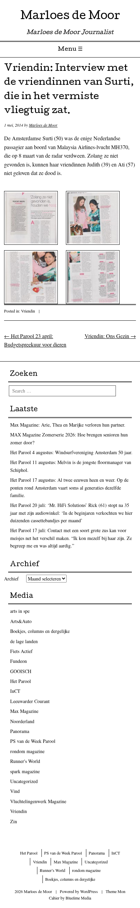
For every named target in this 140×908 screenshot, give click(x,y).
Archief (11, 578)
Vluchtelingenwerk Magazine (38, 801)
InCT (15, 691)
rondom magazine (27, 751)
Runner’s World (52, 870)
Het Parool (20, 681)
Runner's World (25, 761)
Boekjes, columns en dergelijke (40, 631)
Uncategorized (24, 781)
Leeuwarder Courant (30, 701)
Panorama (19, 731)
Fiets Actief (21, 651)
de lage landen (24, 641)
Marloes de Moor (70, 16)
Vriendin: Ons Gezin (110, 335)
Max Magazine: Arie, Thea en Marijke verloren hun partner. (67, 424)
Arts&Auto (21, 621)
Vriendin (28, 311)
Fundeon (18, 661)
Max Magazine (24, 711)
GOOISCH (20, 671)
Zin (13, 821)
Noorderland (22, 721)
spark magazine (25, 771)
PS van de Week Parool (32, 741)
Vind (15, 791)
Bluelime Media (78, 898)
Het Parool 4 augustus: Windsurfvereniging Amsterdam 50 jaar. (71, 452)
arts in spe (20, 611)
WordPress (89, 891)
